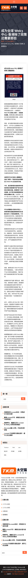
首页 (2, 41)
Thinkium (6, 447)
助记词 (5, 451)
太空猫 (19, 451)
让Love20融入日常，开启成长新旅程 (14, 429)
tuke (19, 447)
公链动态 (5, 511)
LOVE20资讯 (10, 41)
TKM (13, 447)
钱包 (5, 455)
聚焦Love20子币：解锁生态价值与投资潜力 (14, 418)
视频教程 (5, 514)
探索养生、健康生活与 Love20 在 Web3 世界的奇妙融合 (14, 423)
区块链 (12, 451)
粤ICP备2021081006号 (18, 574)
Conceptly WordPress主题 (9, 571)
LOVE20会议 (6, 504)
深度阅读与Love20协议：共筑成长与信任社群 (14, 413)
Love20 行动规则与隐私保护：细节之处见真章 (14, 434)
